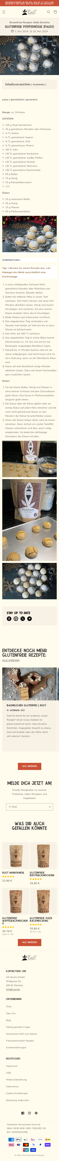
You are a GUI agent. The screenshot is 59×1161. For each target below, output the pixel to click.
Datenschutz (12, 1086)
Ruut (24, 1155)
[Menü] (3, 12)
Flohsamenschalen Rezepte (20, 1040)
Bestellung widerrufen (17, 1100)
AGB (8, 1072)
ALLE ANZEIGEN (11, 660)
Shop (8, 1006)
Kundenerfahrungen (16, 1047)
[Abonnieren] (49, 806)
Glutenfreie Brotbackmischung (42, 873)
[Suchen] (48, 12)
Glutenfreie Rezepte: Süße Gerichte (29, 22)
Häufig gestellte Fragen (18, 1027)
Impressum (11, 1066)
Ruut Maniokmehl (13, 872)
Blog (8, 1020)
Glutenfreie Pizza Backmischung (41, 919)
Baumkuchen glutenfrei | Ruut (26, 705)
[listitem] (9, 618)
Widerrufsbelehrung (16, 1079)
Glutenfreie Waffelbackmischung (15, 920)
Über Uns (11, 1013)
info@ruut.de (13, 989)
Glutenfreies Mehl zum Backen (21, 1033)
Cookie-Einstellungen (17, 1093)
